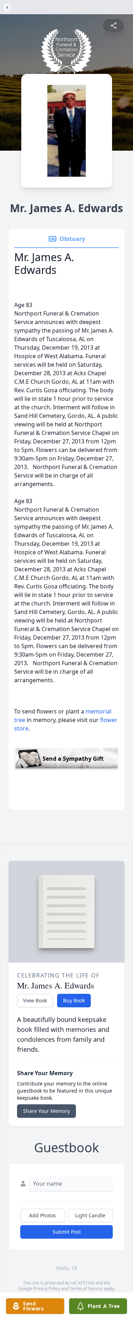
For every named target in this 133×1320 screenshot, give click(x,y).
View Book (35, 1000)
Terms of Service (86, 1289)
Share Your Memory (46, 1111)
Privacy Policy (46, 1289)
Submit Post (66, 1231)
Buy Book (74, 1000)
